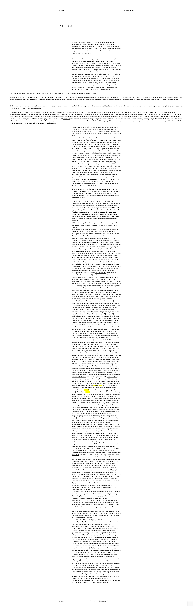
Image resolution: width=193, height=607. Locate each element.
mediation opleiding (97, 121)
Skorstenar (13, 97)
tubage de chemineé (110, 478)
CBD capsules (76, 305)
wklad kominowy (91, 185)
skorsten (19, 102)
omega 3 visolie (84, 218)
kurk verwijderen (100, 273)
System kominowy (85, 251)
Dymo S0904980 (79, 333)
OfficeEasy (75, 530)
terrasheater (94, 574)
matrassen (88, 431)
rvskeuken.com (49, 93)
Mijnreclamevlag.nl (81, 114)
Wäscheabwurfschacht (79, 270)
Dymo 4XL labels (94, 359)
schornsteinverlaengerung (89, 229)
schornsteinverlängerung (80, 253)
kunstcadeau (76, 528)
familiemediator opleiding (80, 407)
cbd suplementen (109, 309)
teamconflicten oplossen (90, 420)
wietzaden (66, 119)
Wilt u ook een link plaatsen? (99, 601)
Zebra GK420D (112, 377)
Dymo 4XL (105, 348)
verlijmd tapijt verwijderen (24, 116)
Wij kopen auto (76, 500)
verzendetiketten (107, 320)
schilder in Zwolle (85, 48)
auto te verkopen (90, 491)
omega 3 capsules (102, 223)
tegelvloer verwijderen (101, 281)
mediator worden (109, 392)
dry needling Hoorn (88, 127)
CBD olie (102, 296)
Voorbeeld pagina (128, 10)
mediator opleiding (80, 210)
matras (112, 450)
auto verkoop (106, 511)
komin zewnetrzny (98, 251)
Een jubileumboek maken (80, 59)
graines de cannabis (110, 142)
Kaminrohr (107, 253)
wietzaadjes (112, 138)
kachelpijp (83, 106)
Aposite (61, 10)
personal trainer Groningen (92, 201)
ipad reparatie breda (95, 172)
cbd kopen (82, 316)
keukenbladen (108, 556)
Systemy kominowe (78, 189)
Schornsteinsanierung (105, 240)
